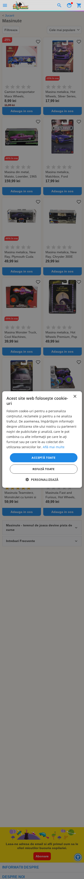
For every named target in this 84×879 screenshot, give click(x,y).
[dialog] (42, 439)
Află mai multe (54, 447)
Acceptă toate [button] (43, 457)
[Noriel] (20, 5)
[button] (42, 479)
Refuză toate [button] (43, 469)
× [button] (74, 396)
